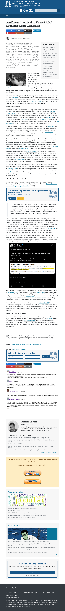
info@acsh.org (14, 595)
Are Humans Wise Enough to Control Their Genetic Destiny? (50, 74)
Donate (20, 198)
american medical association (17, 346)
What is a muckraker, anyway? (16, 510)
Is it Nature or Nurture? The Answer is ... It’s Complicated (50, 49)
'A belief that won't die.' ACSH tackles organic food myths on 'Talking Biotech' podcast (30, 446)
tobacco (18, 344)
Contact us (18, 588)
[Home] (24, 4)
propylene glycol (27, 344)
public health (37, 344)
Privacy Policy (10, 588)
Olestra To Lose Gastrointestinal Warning (47, 68)
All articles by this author (48, 452)
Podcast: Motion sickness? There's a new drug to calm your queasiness (29, 438)
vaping (13, 344)
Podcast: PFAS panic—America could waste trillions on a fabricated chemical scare (31, 548)
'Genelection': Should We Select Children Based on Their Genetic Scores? (50, 55)
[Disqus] (32, 389)
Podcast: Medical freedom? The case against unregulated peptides (27, 450)
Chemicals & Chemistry (20, 349)
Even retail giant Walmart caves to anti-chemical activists (49, 62)
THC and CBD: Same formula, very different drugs (22, 513)
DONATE (32, 471)
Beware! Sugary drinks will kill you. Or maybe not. (22, 508)
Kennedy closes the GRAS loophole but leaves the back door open (27, 515)
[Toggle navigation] (7, 16)
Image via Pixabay (11, 87)
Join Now (12, 198)
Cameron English (17, 38)
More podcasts (51, 555)
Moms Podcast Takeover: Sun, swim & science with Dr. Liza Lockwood (28, 550)
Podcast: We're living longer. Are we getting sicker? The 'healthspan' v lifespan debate (31, 440)
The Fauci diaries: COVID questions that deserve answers (24, 444)
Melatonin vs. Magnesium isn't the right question (22, 517)
